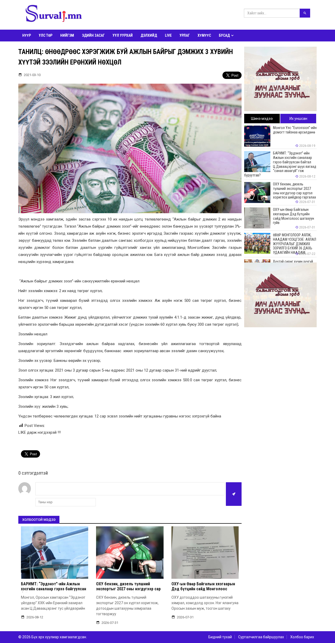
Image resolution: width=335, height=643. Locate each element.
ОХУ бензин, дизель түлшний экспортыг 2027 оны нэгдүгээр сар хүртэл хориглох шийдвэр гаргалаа (128, 588)
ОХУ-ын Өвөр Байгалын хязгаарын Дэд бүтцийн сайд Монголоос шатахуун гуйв (203, 588)
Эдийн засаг (93, 35)
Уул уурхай (123, 35)
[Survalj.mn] (53, 14)
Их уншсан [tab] (298, 118)
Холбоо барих (302, 637)
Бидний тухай (220, 637)
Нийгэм (67, 35)
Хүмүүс (204, 35)
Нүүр (26, 35)
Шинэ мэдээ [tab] (262, 118)
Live (168, 35)
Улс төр (45, 35)
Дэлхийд (149, 35)
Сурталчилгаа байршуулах (261, 637)
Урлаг (185, 35)
